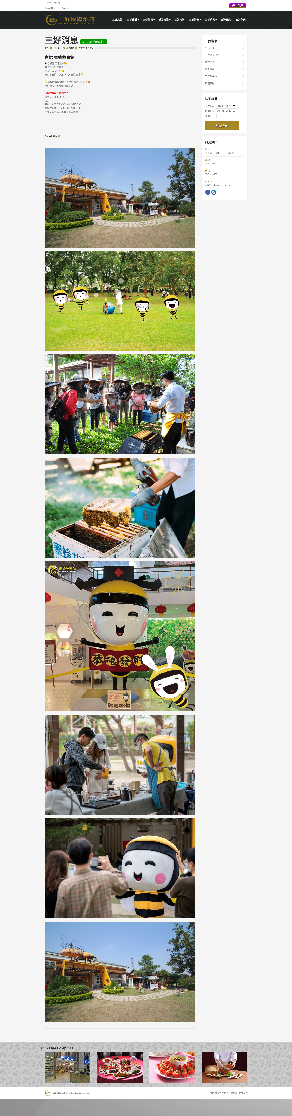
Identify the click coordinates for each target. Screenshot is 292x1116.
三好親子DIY (212, 55)
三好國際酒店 (59, 1093)
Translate (65, 8)
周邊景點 (70, 48)
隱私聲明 (243, 1093)
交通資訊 (233, 1093)
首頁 (47, 48)
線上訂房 (237, 5)
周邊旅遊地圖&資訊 (93, 41)
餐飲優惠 (210, 69)
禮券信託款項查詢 (218, 1093)
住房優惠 (210, 62)
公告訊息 (210, 48)
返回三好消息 (51, 136)
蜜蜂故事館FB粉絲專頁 (57, 93)
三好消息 (57, 48)
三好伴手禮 (211, 76)
